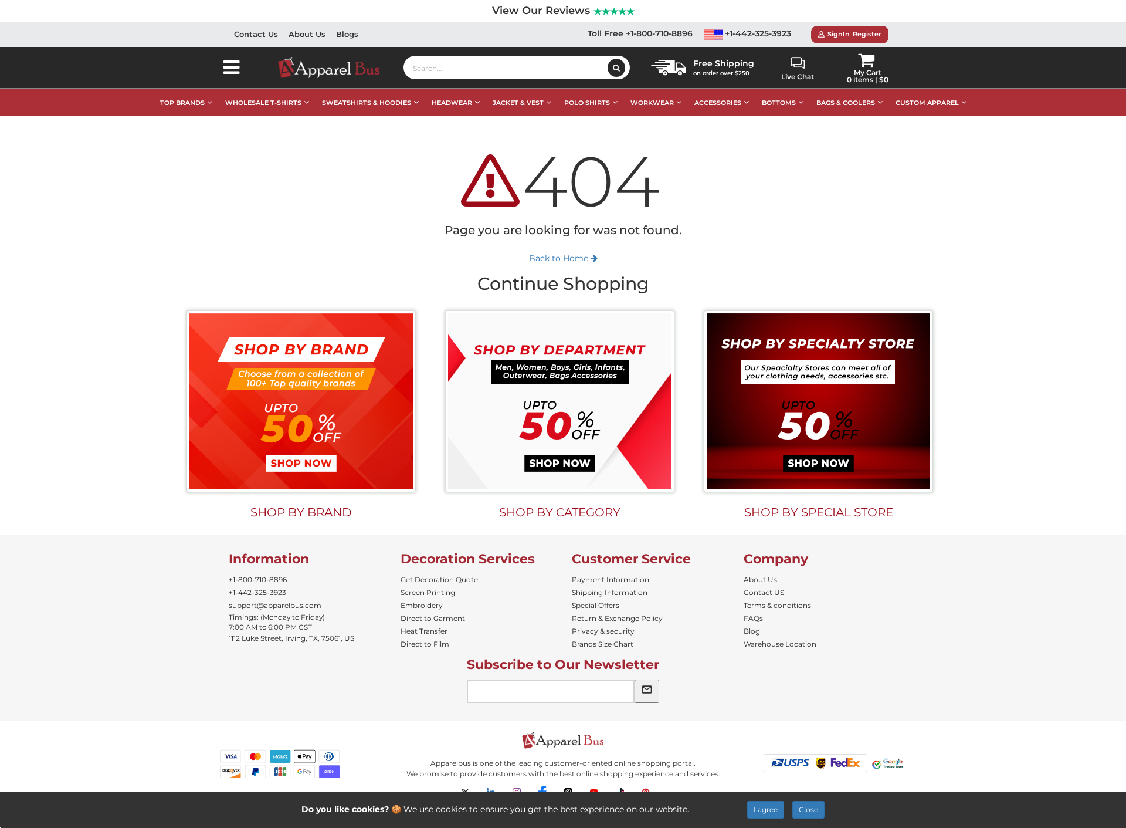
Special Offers (595, 605)
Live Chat (797, 76)
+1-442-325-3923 (757, 33)
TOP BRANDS (182, 103)
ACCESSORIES (717, 103)
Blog (752, 631)
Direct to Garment (433, 618)
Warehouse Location (780, 644)
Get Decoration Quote (439, 579)
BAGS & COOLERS (845, 103)
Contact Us (256, 34)
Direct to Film (425, 644)
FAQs (753, 618)
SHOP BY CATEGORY (559, 512)
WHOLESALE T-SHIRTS (263, 103)
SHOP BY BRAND (301, 512)
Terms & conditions (777, 605)
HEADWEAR (452, 103)
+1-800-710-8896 (258, 579)
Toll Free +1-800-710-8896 (640, 33)
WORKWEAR (652, 103)
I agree (766, 809)
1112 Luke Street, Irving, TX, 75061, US (291, 638)
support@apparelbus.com (275, 605)
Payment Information (610, 579)
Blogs (347, 34)
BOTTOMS (779, 103)
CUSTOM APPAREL (927, 103)
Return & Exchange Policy (617, 618)
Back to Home (560, 258)
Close (808, 809)
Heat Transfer (424, 631)
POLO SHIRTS (587, 103)
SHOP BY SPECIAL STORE (818, 512)
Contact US (764, 592)
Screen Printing (428, 592)
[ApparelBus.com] (335, 67)
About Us (307, 34)
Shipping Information (609, 592)
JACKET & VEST (518, 103)
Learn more (715, 809)
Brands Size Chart (602, 644)
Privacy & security (603, 631)
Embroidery (422, 605)
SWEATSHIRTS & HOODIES (366, 103)
